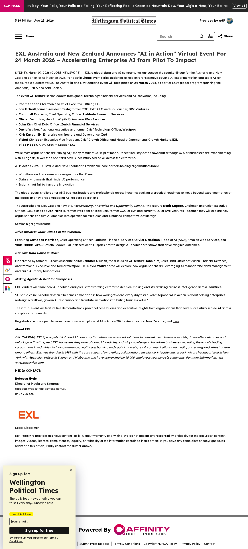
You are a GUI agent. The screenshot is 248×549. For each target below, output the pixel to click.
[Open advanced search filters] (210, 36)
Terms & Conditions (126, 544)
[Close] (71, 470)
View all (239, 5)
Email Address (21, 514)
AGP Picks (12, 6)
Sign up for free (39, 530)
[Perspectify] (7, 269)
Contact (209, 544)
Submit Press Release (94, 544)
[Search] (201, 36)
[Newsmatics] (7, 288)
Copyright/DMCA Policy (160, 544)
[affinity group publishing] (7, 279)
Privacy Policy (190, 544)
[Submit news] (7, 260)
